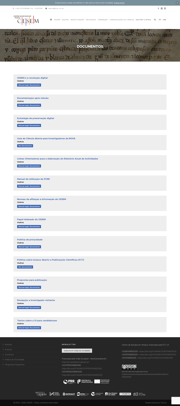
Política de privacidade (29, 239)
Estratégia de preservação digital (35, 118)
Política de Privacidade (14, 359)
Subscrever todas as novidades (77, 351)
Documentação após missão (33, 98)
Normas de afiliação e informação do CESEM (41, 199)
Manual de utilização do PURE (33, 179)
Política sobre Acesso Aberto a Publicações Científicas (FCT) (50, 260)
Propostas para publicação (32, 280)
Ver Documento (25, 146)
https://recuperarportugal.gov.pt (75, 362)
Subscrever (119, 3)
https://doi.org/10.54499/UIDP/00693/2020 (157, 354)
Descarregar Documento (29, 85)
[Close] (177, 2)
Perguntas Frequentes (14, 365)
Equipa (65, 20)
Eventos (8, 349)
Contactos (9, 354)
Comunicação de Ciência (122, 20)
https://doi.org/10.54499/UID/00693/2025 (155, 358)
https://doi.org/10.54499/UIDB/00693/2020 (158, 351)
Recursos (91, 20)
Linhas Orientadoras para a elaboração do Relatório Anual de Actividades (57, 158)
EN (164, 20)
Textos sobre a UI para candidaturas (37, 320)
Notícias (8, 344)
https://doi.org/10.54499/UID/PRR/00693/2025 (81, 368)
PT (160, 20)
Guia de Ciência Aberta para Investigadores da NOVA (46, 138)
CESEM (57, 20)
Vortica (164, 403)
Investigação (77, 20)
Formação (103, 20)
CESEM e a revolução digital (32, 78)
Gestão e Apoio (143, 20)
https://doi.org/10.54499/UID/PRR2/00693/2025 (82, 375)
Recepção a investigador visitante (36, 300)
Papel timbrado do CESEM (31, 219)
